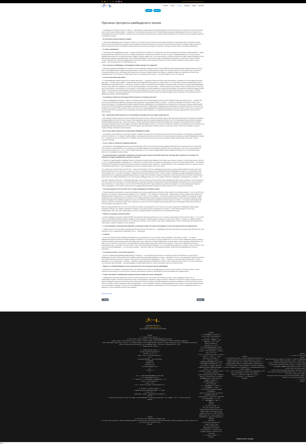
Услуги (172, 5)
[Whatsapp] (110, 1)
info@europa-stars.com (198, 1)
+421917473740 (186, 1)
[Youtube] (105, 1)
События (179, 5)
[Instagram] (107, 1)
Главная (165, 5)
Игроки (194, 5)
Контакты (201, 5)
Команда (187, 5)
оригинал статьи (107, 293)
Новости (148, 10)
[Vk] (113, 1)
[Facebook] (102, 1)
